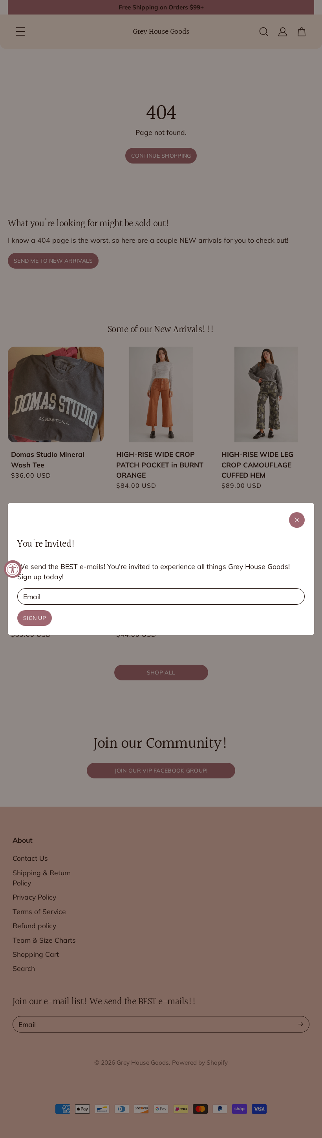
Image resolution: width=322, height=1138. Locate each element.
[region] (161, 569)
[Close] (297, 520)
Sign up (34, 618)
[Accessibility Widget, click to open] (13, 569)
